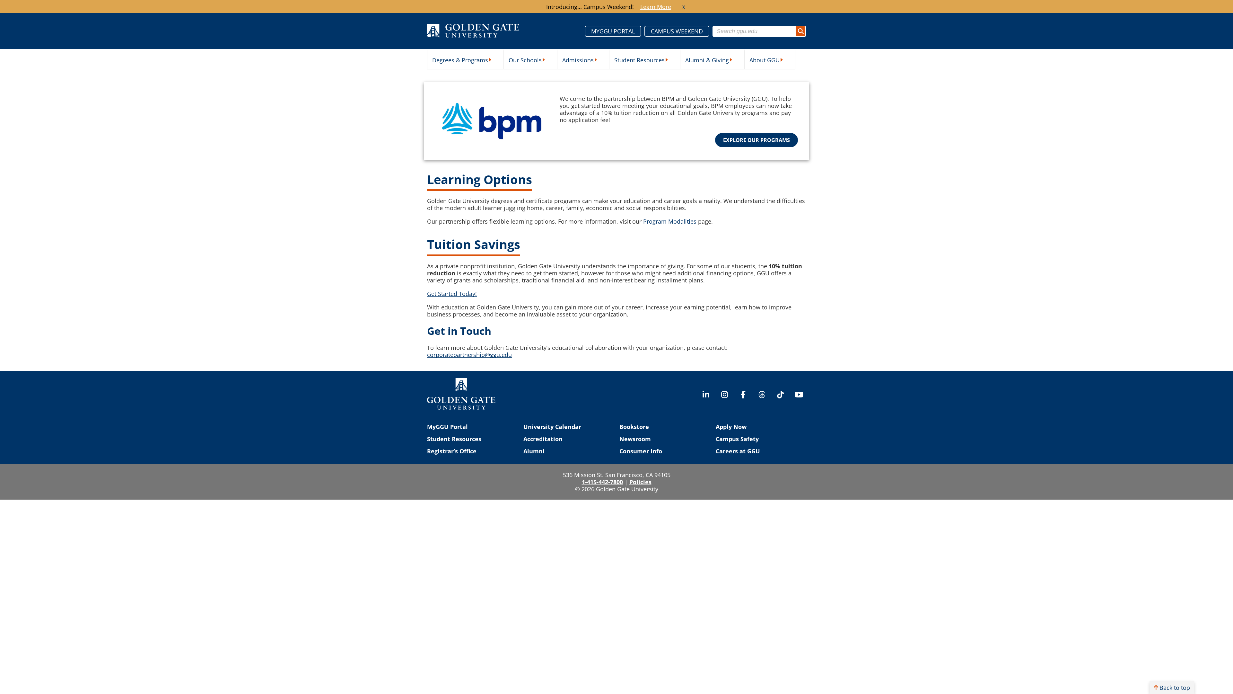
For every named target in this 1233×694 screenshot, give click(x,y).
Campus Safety (737, 439)
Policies (640, 482)
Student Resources (639, 60)
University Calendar (552, 427)
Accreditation (543, 439)
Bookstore (634, 427)
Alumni (534, 451)
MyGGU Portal (447, 427)
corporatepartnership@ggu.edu (469, 355)
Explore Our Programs (756, 140)
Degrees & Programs (460, 60)
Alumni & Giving (707, 60)
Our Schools (525, 60)
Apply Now (731, 427)
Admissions (578, 60)
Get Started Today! (452, 294)
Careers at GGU (738, 451)
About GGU (764, 60)
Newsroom (635, 439)
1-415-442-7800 (602, 482)
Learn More (655, 7)
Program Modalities (669, 221)
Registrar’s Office (452, 451)
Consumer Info (640, 451)
